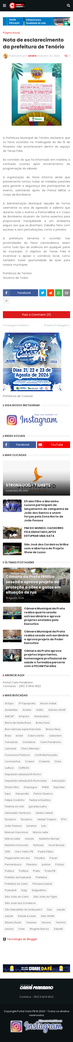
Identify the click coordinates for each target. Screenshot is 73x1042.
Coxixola (44, 761)
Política (23, 871)
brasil (19, 735)
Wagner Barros (39, 929)
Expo (8, 793)
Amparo (24, 716)
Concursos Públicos (17, 755)
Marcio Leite (40, 832)
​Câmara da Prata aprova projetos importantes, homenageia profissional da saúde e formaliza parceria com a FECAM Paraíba (45, 658)
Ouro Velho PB (24, 851)
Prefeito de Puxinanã (18, 877)
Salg (24, 890)
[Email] (66, 292)
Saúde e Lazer (27, 916)
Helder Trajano (46, 819)
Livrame (31, 826)
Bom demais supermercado (23, 729)
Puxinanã (10, 890)
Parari (53, 858)
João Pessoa (13, 826)
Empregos (30, 787)
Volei (21, 929)
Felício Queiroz (43, 793)
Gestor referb (44, 813)
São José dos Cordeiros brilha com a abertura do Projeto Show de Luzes (46, 548)
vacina (9, 929)
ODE (7, 851)
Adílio (39, 710)
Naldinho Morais (49, 839)
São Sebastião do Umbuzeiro (23, 909)
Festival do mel (14, 806)
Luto (43, 826)
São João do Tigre (45, 897)
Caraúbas (29, 742)
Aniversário (41, 716)
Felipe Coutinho (15, 800)
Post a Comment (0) (36, 315)
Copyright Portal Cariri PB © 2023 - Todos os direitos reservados (36, 1013)
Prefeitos (41, 877)
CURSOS (23, 768)
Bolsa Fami (42, 723)
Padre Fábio (45, 851)
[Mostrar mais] (6, 300)
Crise (58, 761)
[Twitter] (42, 292)
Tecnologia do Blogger (22, 939)
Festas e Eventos (39, 800)
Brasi (8, 735)
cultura (9, 768)
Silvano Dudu (13, 922)
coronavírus (12, 761)
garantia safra (38, 806)
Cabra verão (36, 735)
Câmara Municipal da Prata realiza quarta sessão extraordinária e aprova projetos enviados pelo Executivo (44, 616)
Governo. (27, 819)
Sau (49, 909)
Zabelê (58, 929)
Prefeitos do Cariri (16, 884)
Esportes (59, 787)
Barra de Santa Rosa (18, 723)
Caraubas (11, 742)
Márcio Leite (12, 839)
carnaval (10, 748)
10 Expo (9, 703)
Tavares (31, 922)
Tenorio (46, 922)
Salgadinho (39, 890)
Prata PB (50, 871)
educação (58, 781)
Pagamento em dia (17, 858)
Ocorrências (56, 845)
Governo (10, 819)
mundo (29, 839)
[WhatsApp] (58, 292)
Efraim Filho (12, 787)
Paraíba (39, 858)
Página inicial (11, 33)
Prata (36, 871)
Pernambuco (13, 864)
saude (61, 909)
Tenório (61, 922)
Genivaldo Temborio (18, 813)
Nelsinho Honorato (16, 845)
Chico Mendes (30, 748)
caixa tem (55, 735)
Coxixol (29, 761)
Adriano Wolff (56, 710)
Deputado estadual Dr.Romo (23, 774)
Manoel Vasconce (16, 832)
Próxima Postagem (56, 325)
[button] (4, 6)
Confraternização (46, 755)
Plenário (31, 864)
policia (46, 864)
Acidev (27, 710)
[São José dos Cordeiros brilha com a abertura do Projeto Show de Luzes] (12, 549)
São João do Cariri (17, 897)
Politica (9, 871)
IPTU (63, 819)
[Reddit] (50, 292)
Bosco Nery (53, 729)
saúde (9, 916)
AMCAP (9, 716)
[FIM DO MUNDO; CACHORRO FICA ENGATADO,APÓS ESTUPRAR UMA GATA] (12, 532)
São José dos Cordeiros (20, 903)
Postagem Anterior (17, 325)
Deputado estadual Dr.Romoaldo (26, 781)
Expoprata (22, 793)
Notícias (38, 845)
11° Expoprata (27, 703)
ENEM (45, 787)
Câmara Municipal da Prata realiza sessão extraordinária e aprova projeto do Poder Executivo (46, 637)
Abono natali (48, 703)
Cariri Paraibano (50, 742)
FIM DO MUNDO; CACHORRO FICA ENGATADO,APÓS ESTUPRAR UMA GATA (43, 532)
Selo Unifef (47, 916)
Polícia (59, 864)
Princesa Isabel (42, 884)
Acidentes (11, 710)
